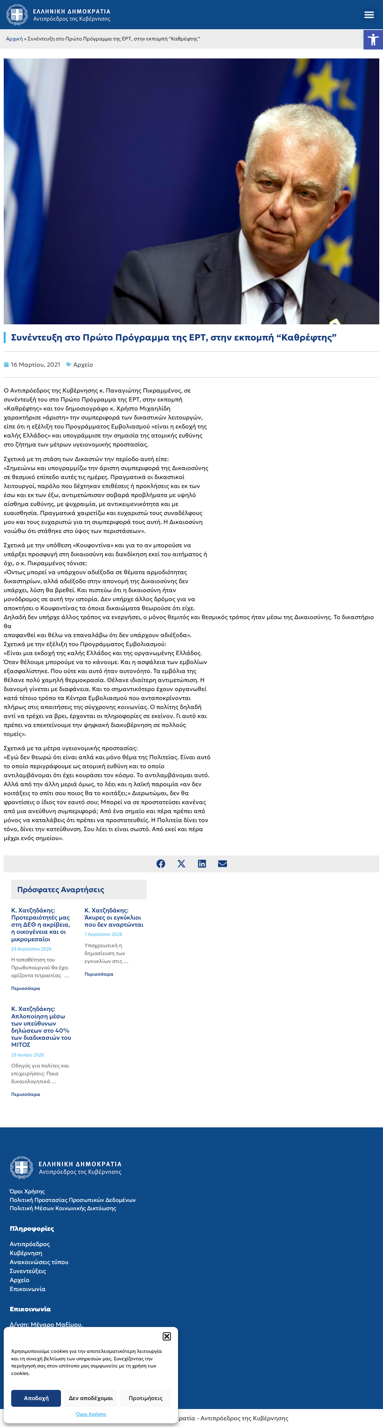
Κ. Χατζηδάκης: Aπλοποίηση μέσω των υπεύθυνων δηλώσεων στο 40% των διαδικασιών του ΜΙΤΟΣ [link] (41, 1026)
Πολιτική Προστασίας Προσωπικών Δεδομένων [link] (73, 1199)
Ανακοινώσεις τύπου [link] (39, 1262)
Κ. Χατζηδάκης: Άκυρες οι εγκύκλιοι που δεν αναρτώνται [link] (114, 917)
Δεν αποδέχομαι (91, 1398)
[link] (373, 39)
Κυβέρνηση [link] (26, 1253)
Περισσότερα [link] (25, 988)
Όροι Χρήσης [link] (91, 1414)
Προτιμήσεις (146, 1398)
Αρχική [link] (14, 39)
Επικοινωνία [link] (28, 1289)
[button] (167, 1336)
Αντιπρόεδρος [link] (30, 1244)
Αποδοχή (36, 1398)
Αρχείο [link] (83, 364)
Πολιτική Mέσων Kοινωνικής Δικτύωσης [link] (63, 1208)
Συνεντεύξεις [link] (28, 1271)
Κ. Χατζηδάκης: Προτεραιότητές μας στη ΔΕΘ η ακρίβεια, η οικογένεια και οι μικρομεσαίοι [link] (40, 924)
